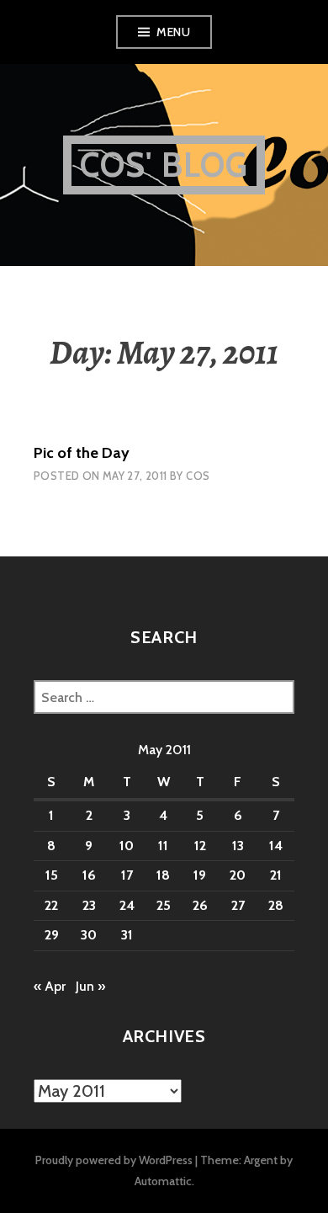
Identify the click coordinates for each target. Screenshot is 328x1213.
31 (127, 935)
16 (89, 875)
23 (89, 905)
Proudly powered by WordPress (114, 1160)
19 (199, 875)
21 (276, 875)
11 (163, 846)
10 (126, 846)
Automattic (163, 1181)
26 (200, 905)
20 (238, 875)
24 (127, 905)
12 (200, 846)
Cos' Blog (164, 164)
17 (127, 875)
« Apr (50, 986)
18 (163, 875)
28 (275, 905)
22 (51, 905)
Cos (197, 475)
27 (238, 905)
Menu (173, 32)
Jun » (90, 986)
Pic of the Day (82, 453)
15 (51, 875)
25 (163, 905)
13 (238, 846)
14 (276, 846)
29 (52, 935)
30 (89, 935)
